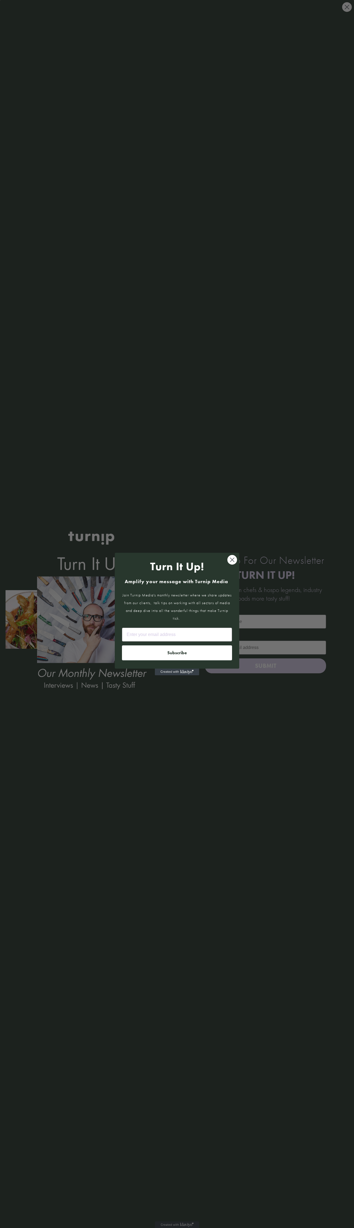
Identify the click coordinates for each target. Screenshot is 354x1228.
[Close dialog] (232, 560)
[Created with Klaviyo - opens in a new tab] (177, 672)
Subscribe (177, 653)
